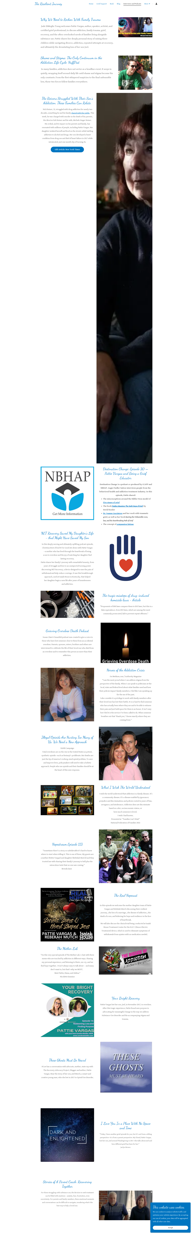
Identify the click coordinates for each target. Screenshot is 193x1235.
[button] (147, 4)
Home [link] (91, 4)
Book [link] (112, 4)
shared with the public (80, 113)
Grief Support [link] (101, 4)
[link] (48, 4)
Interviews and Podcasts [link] (132, 4)
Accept (170, 1228)
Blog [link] (118, 4)
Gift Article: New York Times (67, 149)
